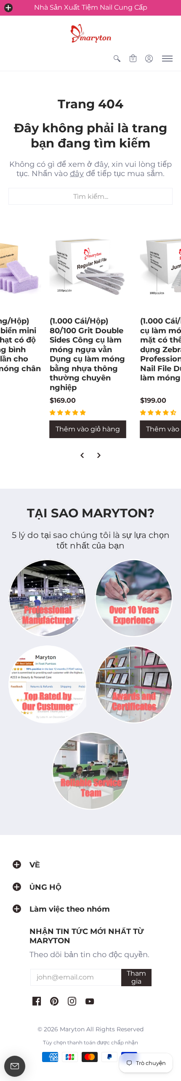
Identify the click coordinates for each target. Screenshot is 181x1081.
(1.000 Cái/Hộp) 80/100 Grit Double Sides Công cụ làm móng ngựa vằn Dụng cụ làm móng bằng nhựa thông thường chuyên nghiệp (87, 354)
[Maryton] (90, 33)
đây (77, 173)
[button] (8, 7)
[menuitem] (117, 59)
